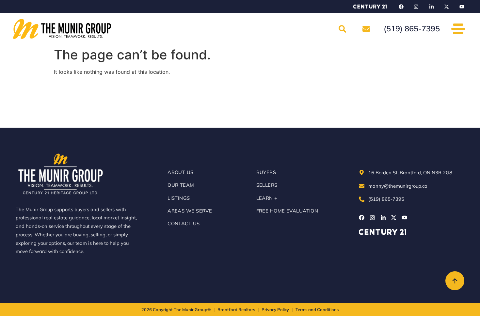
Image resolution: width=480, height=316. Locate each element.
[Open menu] (458, 29)
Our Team (181, 185)
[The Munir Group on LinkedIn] (431, 6)
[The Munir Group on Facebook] (401, 6)
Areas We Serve (190, 211)
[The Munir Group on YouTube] (461, 6)
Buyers (266, 172)
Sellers (267, 185)
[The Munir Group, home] (62, 29)
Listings (179, 198)
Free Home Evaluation (287, 211)
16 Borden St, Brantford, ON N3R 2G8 (410, 172)
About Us (181, 172)
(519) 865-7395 (386, 199)
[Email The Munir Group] (366, 29)
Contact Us (184, 223)
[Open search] (342, 29)
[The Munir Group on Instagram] (416, 6)
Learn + (267, 198)
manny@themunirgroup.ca (397, 186)
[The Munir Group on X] (446, 6)
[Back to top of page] (454, 280)
